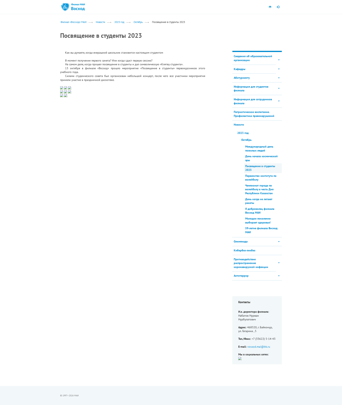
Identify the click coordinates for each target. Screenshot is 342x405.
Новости (100, 22)
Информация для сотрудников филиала (253, 101)
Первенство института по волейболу (260, 178)
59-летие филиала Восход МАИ (261, 230)
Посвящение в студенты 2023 (260, 168)
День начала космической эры (261, 158)
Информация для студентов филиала (251, 88)
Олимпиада (241, 241)
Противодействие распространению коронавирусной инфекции (251, 263)
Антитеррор (241, 275)
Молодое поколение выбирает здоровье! (258, 220)
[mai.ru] (65, 7)
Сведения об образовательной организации (253, 58)
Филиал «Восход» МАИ (73, 22)
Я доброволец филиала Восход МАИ (259, 211)
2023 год (119, 22)
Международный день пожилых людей (259, 148)
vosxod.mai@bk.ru (258, 346)
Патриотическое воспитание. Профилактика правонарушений (254, 114)
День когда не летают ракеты (258, 201)
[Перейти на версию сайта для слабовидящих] (270, 7)
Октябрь (138, 22)
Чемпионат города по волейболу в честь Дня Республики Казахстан (259, 189)
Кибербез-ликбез (244, 250)
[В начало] (78, 7)
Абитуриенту (242, 77)
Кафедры (239, 69)
